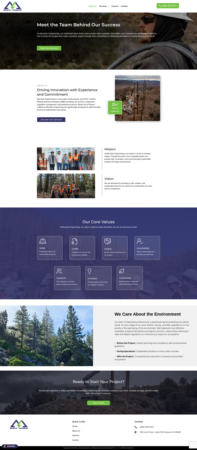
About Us (92, 6)
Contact (124, 6)
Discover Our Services (51, 119)
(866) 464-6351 (169, 5)
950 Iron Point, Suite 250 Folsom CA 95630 (160, 432)
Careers (114, 6)
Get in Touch (98, 403)
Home (74, 426)
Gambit (117, 448)
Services (103, 6)
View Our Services (49, 48)
